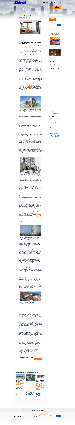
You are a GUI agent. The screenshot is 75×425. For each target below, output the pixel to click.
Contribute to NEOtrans (45, 414)
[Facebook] (14, 416)
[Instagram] (17, 416)
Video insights (50, 2)
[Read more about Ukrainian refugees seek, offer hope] (30, 377)
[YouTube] (18, 416)
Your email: (51, 13)
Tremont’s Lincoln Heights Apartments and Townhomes (32, 323)
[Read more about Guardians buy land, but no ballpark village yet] (20, 376)
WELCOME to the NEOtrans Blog (55, 34)
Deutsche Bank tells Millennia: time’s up (54, 114)
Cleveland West (38, 384)
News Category (52, 28)
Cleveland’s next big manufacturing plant (55, 119)
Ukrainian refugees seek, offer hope (30, 382)
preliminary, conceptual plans (28, 86)
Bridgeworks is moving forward (24, 259)
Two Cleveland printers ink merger (55, 122)
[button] (46, 2)
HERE (53, 58)
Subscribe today (36, 359)
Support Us (58, 416)
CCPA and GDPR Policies (32, 415)
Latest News (57, 2)
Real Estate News (21, 383)
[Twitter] (15, 416)
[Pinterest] (20, 416)
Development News (39, 387)
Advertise (15, 415)
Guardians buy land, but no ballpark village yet (20, 380)
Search (50, 23)
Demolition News (40, 386)
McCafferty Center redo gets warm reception (40, 381)
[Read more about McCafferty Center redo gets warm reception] (40, 376)
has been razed (36, 71)
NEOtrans (44, 2)
